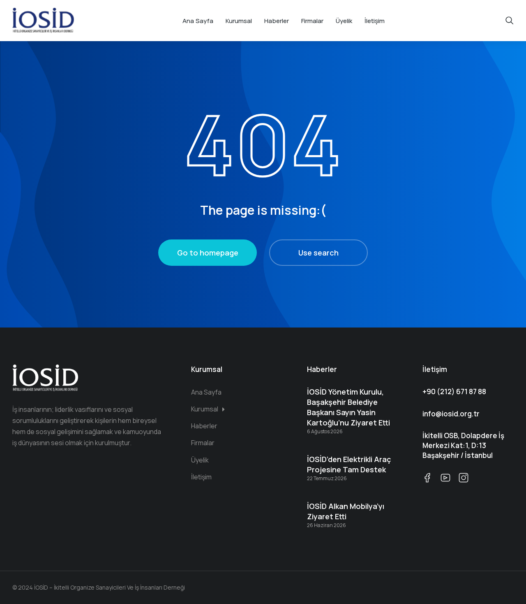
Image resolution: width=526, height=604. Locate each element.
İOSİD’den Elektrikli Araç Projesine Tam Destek (349, 464)
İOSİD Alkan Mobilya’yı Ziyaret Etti (345, 511)
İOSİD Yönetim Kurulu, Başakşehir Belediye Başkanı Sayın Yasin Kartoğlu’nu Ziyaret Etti (348, 407)
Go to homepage (207, 253)
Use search (318, 253)
